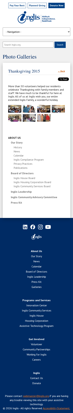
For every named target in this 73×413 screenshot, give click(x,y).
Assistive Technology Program (36, 325)
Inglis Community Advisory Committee (34, 197)
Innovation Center (36, 305)
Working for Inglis (37, 354)
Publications (21, 167)
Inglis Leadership (21, 191)
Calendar (19, 155)
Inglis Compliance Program (29, 159)
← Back (61, 71)
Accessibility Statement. (56, 408)
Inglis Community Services (36, 310)
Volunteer (36, 344)
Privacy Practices (23, 163)
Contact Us (36, 378)
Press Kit (16, 202)
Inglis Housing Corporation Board (32, 182)
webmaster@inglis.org (36, 396)
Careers (36, 359)
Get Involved (36, 339)
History (18, 147)
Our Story (17, 142)
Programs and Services (36, 300)
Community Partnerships (36, 349)
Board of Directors (22, 173)
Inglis (36, 373)
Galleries (37, 287)
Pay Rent (17, 5)
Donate (36, 383)
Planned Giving (37, 5)
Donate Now (56, 5)
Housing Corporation (36, 320)
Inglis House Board (24, 178)
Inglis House (37, 315)
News (17, 151)
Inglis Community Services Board (32, 186)
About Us (14, 137)
